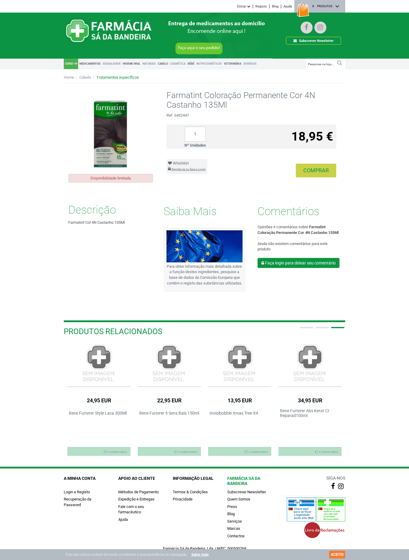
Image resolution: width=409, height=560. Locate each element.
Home (69, 77)
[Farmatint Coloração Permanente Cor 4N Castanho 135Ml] (110, 128)
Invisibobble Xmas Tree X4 (234, 413)
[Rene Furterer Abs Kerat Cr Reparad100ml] (310, 363)
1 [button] (306, 330)
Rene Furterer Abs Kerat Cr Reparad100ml (304, 413)
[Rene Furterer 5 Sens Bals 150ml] (169, 363)
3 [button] (337, 330)
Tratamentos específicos (117, 77)
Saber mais (200, 555)
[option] (99, 399)
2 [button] (322, 330)
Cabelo (85, 77)
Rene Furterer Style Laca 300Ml (98, 413)
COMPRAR (316, 170)
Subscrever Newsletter (316, 41)
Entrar (242, 6)
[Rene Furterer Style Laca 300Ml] (99, 363)
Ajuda (288, 6)
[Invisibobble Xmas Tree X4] (239, 363)
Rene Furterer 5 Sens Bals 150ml (169, 413)
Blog (275, 6)
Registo (261, 6)
